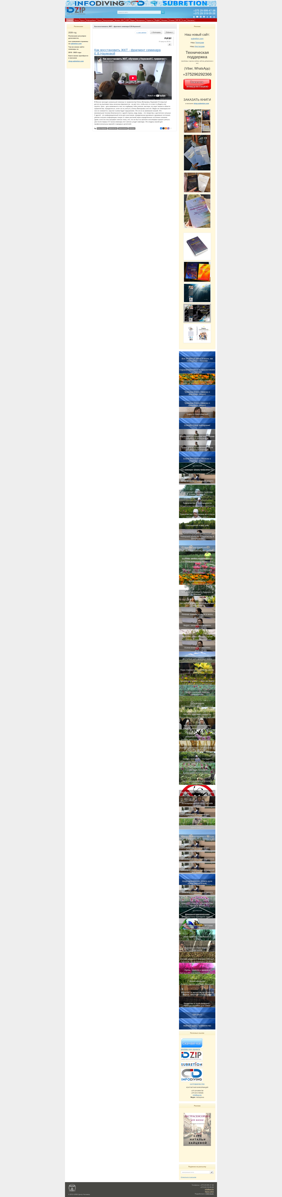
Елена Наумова (102, 128)
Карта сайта (209, 1191)
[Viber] (168, 128)
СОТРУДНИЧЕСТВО (197, 1084)
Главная (70, 20)
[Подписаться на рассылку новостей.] (212, 1172)
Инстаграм (199, 46)
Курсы (82, 20)
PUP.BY (168, 38)
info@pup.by (197, 1095)
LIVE (127, 20)
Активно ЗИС (119, 20)
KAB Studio (210, 1194)
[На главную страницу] (194, 17)
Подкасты (149, 20)
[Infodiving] (76, 11)
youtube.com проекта (190, 1049)
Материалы (140, 20)
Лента (76, 20)
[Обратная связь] (210, 17)
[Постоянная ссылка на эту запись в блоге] (170, 44)
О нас (184, 20)
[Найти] (163, 12)
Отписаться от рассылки (188, 1177)
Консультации (108, 20)
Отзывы (171, 20)
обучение (132, 128)
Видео (132, 20)
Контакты (191, 20)
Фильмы (164, 20)
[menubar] (130, 20)
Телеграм (199, 42)
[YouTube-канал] (197, 17)
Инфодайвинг (91, 20)
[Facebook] (204, 17)
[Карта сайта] (207, 17)
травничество (113, 128)
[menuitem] (70, 20)
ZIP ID (178, 20)
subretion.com (76, 43)
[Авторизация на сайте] (214, 17)
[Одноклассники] (166, 128)
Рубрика (169, 32)
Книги (100, 20)
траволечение (123, 128)
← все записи (141, 32)
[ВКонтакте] (200, 17)
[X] (163, 128)
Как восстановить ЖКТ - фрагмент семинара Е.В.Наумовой (127, 51)
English (157, 20)
